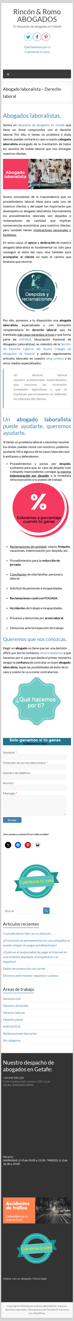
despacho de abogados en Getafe (41, 125)
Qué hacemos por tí (37, 47)
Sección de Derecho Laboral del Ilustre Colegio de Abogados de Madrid (37, 348)
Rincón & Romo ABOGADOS (37, 15)
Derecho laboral (14, 1012)
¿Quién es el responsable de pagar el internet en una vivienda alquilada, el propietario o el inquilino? (35, 956)
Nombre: (10, 752)
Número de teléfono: (17, 773)
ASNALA (25, 339)
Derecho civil (12, 999)
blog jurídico (55, 358)
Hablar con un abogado (17, 1278)
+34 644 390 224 (13, 1077)
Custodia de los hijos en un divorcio (27, 933)
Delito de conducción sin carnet (24, 968)
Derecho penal (13, 1019)
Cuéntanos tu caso (37, 52)
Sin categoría (11, 1040)
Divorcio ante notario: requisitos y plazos (30, 975)
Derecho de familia (15, 1005)
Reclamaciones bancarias (20, 1033)
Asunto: (8, 783)
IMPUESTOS (11, 1026)
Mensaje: (10, 793)
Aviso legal (40, 1278)
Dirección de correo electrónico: (25, 763)
